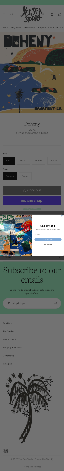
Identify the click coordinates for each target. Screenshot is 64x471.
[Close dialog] (62, 217)
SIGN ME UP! (48, 239)
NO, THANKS (48, 244)
